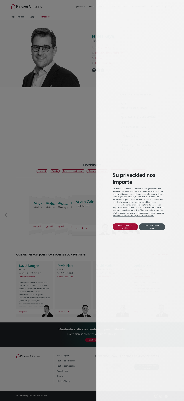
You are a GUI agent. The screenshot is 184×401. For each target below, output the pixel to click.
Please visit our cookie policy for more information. (133, 215)
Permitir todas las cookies (125, 226)
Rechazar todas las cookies (152, 226)
